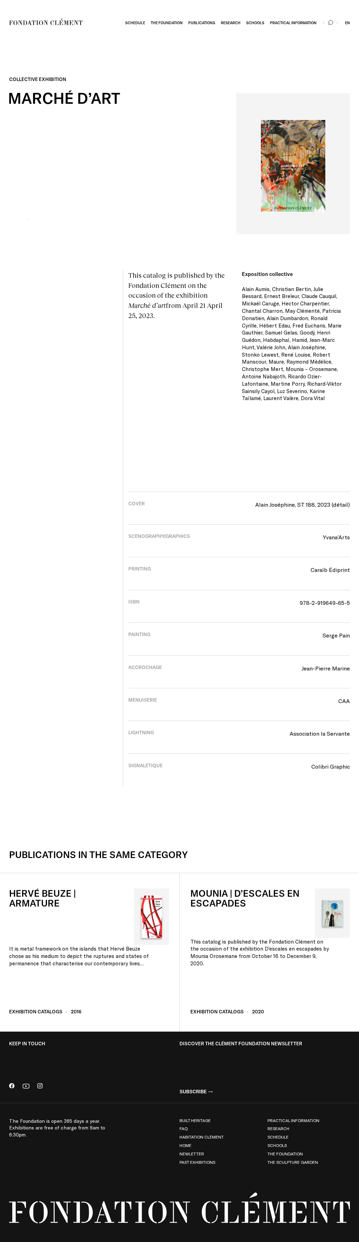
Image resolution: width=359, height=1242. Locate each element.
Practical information (293, 1120)
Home (185, 1145)
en (347, 23)
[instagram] (40, 1087)
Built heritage (195, 1120)
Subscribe (193, 1091)
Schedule (278, 1136)
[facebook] (12, 1087)
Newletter (192, 1153)
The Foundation (285, 1153)
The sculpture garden (292, 1162)
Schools (277, 1145)
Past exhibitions (197, 1162)
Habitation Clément (202, 1136)
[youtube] (25, 1087)
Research (278, 1128)
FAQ (184, 1128)
